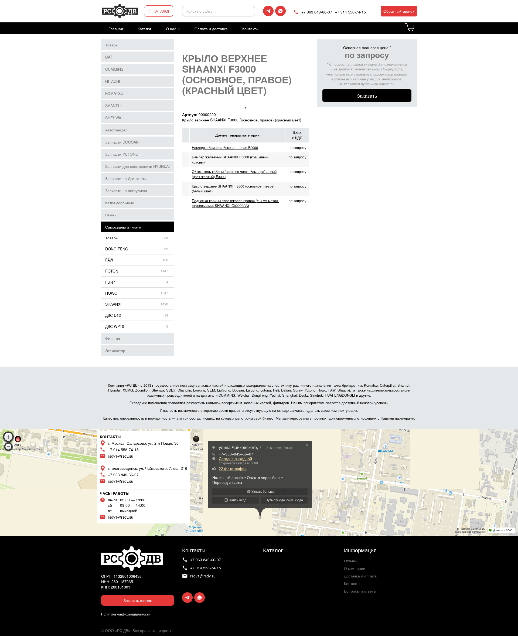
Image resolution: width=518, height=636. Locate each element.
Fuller (110, 282)
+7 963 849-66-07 (316, 12)
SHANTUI (113, 105)
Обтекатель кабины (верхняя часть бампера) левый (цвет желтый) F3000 (234, 174)
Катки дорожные (119, 202)
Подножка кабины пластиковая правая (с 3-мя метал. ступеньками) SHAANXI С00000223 (235, 203)
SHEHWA (113, 117)
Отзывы (350, 560)
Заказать (367, 95)
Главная (115, 28)
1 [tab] (245, 107)
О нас (171, 28)
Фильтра (112, 338)
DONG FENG (116, 248)
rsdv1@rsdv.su (120, 456)
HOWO (111, 293)
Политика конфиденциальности (125, 614)
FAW (109, 260)
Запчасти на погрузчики (126, 190)
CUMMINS (114, 69)
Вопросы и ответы (360, 591)
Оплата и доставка (211, 28)
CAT (109, 57)
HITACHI (112, 81)
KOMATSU (114, 93)
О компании (354, 568)
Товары (111, 44)
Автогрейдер (116, 129)
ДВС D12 (113, 315)
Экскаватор (115, 350)
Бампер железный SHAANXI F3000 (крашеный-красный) (230, 159)
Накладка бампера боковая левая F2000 (225, 147)
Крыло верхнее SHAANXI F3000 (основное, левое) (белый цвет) (233, 188)
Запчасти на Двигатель (125, 178)
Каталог (144, 28)
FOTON (111, 271)
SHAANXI (113, 304)
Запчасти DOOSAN (122, 142)
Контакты (250, 28)
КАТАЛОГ (162, 11)
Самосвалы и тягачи (123, 227)
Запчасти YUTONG (121, 154)
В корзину (416, 30)
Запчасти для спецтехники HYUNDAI (137, 166)
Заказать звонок (138, 600)
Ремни (111, 214)
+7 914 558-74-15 (350, 12)
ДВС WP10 (114, 326)
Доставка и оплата (360, 576)
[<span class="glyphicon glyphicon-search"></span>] (250, 11)
